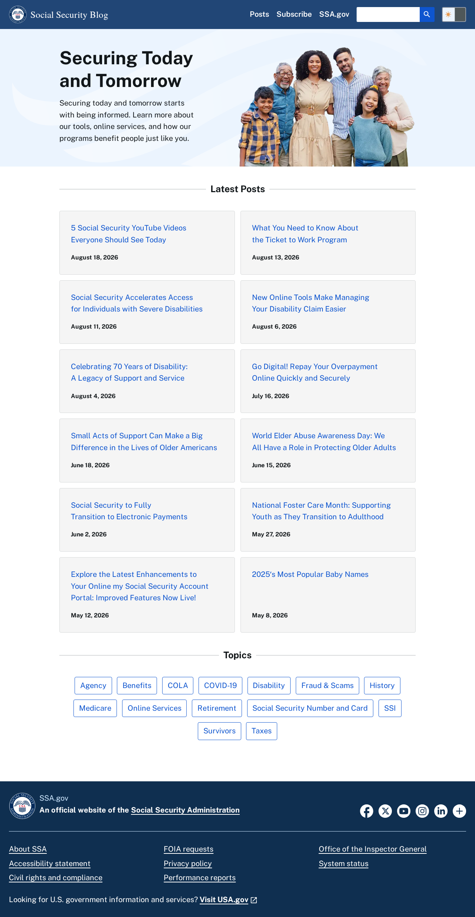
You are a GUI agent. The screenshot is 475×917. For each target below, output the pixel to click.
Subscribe (294, 14)
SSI (390, 708)
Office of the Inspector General (373, 849)
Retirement (216, 708)
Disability (269, 685)
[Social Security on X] (385, 810)
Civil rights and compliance (55, 877)
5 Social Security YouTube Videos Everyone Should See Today (128, 233)
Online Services (154, 708)
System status (343, 863)
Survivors (219, 730)
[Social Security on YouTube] (403, 810)
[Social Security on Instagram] (422, 810)
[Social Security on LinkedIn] (441, 810)
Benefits (136, 685)
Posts (259, 14)
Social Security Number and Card (310, 708)
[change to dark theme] (454, 14)
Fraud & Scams (327, 685)
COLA (178, 685)
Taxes (262, 730)
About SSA (28, 849)
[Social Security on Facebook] (366, 810)
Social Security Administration (185, 809)
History (382, 685)
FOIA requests (188, 849)
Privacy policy (188, 863)
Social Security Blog (69, 14)
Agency (93, 685)
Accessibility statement (50, 863)
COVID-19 (220, 685)
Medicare (95, 708)
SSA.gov (334, 14)
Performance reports (200, 877)
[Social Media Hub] (459, 810)
